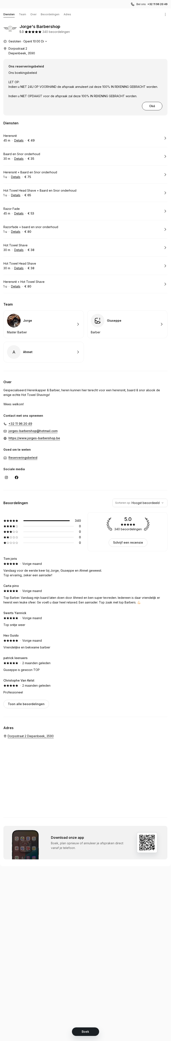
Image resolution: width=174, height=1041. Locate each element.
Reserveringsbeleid (22, 457)
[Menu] (165, 14)
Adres (67, 14)
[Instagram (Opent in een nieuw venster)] (6, 477)
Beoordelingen (50, 14)
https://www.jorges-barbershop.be (34, 438)
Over (33, 14)
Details (19, 140)
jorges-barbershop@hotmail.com (33, 431)
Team (22, 14)
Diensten (9, 14)
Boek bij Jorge (44, 324)
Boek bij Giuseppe (127, 324)
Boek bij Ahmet (44, 352)
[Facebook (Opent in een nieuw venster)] (16, 477)
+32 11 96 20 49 (157, 4)
